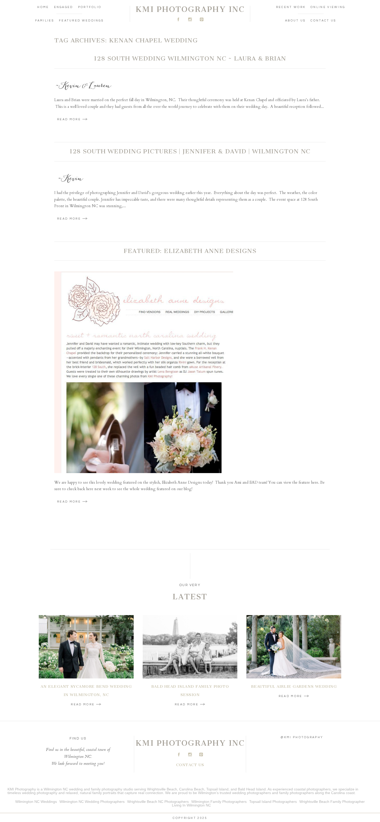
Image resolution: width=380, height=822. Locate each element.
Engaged (63, 7)
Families (44, 20)
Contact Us (323, 20)
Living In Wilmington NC (191, 805)
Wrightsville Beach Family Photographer (332, 801)
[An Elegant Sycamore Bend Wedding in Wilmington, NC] (86, 646)
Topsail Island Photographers (273, 801)
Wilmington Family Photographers (219, 801)
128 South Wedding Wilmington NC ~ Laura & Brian (190, 58)
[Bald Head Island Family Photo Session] (190, 646)
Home (43, 7)
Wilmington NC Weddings (36, 801)
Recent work (291, 7)
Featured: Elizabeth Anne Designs (190, 251)
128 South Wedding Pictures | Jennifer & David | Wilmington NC (190, 151)
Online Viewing (327, 7)
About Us (295, 20)
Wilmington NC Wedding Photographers (92, 801)
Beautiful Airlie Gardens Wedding (294, 686)
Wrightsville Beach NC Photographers (158, 801)
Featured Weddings (81, 20)
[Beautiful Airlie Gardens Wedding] (293, 646)
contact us (190, 765)
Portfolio (90, 7)
